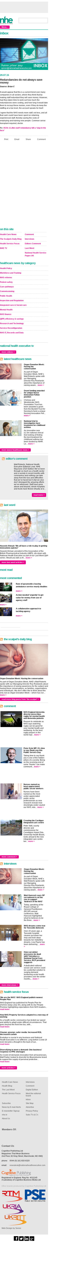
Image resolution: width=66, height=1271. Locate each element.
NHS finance (5, 314)
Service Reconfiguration (11, 328)
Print (6, 139)
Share (28, 139)
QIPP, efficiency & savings (12, 319)
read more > (39, 495)
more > (41, 385)
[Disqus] (24, 185)
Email (16, 139)
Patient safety (6, 282)
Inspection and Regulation (12, 300)
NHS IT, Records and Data (12, 333)
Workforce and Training (10, 273)
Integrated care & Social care (13, 305)
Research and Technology (12, 323)
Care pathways (7, 287)
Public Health (6, 296)
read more (4, 1009)
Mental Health (6, 310)
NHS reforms (6, 277)
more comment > (9, 857)
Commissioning (7, 291)
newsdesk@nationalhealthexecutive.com (27, 1165)
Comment (41, 139)
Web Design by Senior (11, 1228)
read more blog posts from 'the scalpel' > (20, 699)
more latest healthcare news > (15, 450)
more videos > (8, 352)
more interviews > (10, 985)
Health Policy (6, 268)
